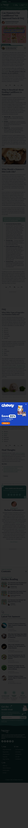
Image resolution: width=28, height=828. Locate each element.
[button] (26, 404)
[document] (14, 414)
